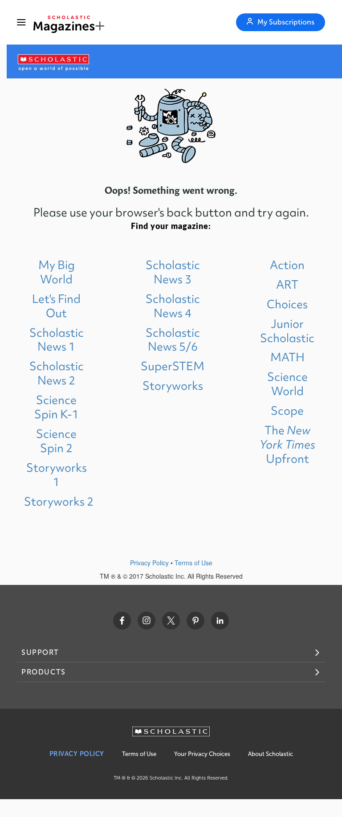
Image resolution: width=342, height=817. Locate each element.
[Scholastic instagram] (146, 620)
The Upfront (287, 444)
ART (287, 284)
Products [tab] (43, 672)
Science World (287, 383)
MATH (287, 357)
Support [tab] (40, 652)
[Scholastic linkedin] (220, 620)
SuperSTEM (172, 366)
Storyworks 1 (56, 474)
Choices (287, 304)
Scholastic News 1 (56, 339)
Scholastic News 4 (173, 305)
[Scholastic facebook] (122, 620)
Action (287, 264)
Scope (287, 410)
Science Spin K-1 (56, 406)
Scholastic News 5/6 (173, 339)
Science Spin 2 (56, 440)
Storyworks (172, 385)
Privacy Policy (149, 562)
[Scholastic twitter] (171, 620)
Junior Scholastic (287, 330)
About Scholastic (270, 754)
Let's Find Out (56, 305)
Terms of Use (193, 562)
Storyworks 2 (59, 501)
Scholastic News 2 (56, 373)
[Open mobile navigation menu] (21, 22)
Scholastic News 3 (173, 271)
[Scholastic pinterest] (195, 620)
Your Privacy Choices (202, 754)
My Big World (56, 271)
